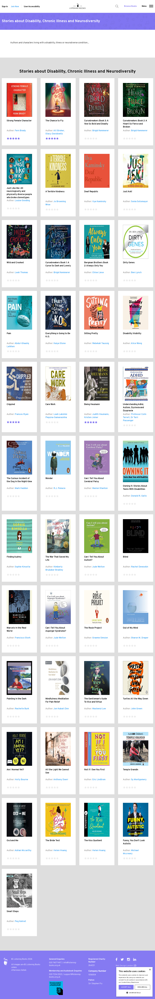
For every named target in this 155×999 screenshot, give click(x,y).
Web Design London (124, 966)
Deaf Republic (91, 191)
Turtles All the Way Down (135, 698)
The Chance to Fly (54, 120)
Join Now (15, 6)
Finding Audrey (14, 557)
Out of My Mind (130, 628)
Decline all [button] (142, 987)
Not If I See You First (94, 769)
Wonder (49, 478)
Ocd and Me (12, 840)
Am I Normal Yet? (15, 769)
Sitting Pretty (91, 333)
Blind (125, 557)
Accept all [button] (126, 987)
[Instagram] (128, 959)
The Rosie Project (93, 628)
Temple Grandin (130, 769)
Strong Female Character (19, 120)
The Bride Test (52, 840)
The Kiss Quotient (93, 840)
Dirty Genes (129, 262)
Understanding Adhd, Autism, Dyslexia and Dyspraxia (133, 407)
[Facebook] (116, 959)
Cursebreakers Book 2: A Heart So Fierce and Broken (135, 123)
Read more (135, 982)
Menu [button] (144, 6)
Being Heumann (92, 404)
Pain (9, 333)
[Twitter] (122, 959)
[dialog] (134, 982)
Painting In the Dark (16, 698)
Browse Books (130, 6)
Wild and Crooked (15, 262)
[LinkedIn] (134, 959)
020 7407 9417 (55, 963)
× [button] (150, 970)
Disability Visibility (132, 333)
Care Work (50, 404)
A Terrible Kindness (55, 191)
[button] (151, 6)
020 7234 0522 (55, 974)
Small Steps (13, 911)
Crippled (11, 404)
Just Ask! (127, 191)
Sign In (5, 6)
